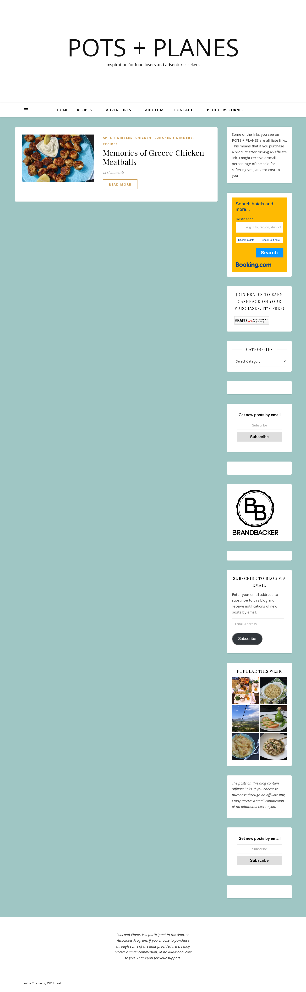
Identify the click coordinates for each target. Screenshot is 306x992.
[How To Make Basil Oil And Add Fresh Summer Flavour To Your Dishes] (273, 718)
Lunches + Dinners (173, 138)
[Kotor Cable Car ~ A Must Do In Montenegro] (245, 718)
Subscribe (247, 638)
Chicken (143, 138)
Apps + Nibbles (117, 138)
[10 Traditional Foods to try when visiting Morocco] (245, 690)
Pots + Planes (153, 47)
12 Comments (113, 172)
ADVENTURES (118, 109)
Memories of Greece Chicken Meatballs (153, 157)
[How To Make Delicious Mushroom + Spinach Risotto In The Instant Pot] (273, 746)
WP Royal (54, 983)
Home (62, 109)
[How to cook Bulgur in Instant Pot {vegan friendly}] (273, 690)
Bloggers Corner (225, 109)
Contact (183, 109)
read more (120, 184)
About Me (155, 109)
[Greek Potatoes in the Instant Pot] (245, 746)
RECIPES (84, 109)
